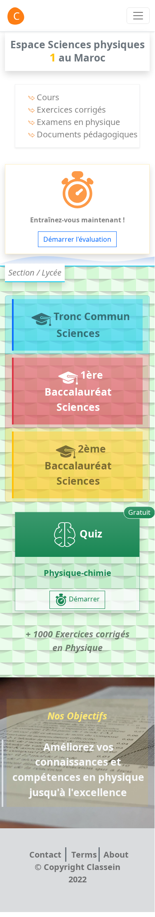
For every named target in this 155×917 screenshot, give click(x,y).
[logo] (15, 15)
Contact (46, 854)
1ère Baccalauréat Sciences (78, 390)
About (116, 854)
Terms (84, 854)
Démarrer (83, 599)
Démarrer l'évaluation (77, 239)
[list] (138, 15)
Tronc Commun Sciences (90, 324)
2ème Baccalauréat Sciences (78, 464)
